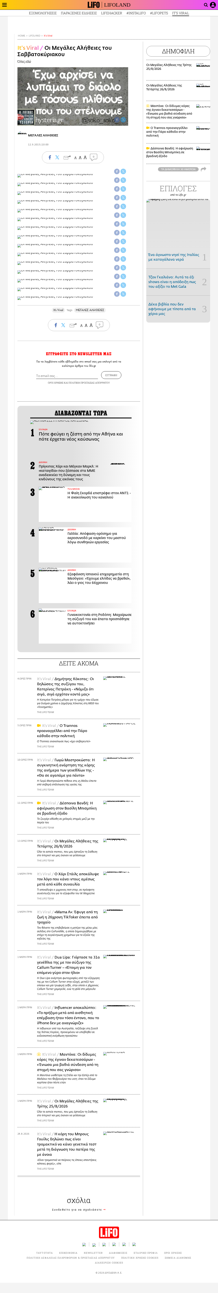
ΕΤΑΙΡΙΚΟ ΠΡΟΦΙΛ (146, 1252)
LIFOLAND (117, 5)
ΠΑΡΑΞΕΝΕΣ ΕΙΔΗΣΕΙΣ (79, 13)
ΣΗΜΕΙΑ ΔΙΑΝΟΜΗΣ (178, 1257)
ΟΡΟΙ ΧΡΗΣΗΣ (55, 382)
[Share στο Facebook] (117, 171)
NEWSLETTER (93, 1252)
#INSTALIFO (136, 13)
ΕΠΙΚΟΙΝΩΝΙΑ (68, 1252)
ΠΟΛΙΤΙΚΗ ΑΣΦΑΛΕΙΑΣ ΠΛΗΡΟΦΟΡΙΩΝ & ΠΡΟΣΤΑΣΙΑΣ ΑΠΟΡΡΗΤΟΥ (71, 1257)
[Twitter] (123, 120)
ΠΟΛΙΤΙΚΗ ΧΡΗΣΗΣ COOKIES (139, 1257)
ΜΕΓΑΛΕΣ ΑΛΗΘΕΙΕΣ (90, 310)
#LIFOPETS (159, 13)
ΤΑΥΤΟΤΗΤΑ (44, 1252)
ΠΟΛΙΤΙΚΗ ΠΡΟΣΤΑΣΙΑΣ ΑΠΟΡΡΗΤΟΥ (89, 382)
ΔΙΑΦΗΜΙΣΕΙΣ (118, 1252)
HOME (21, 35)
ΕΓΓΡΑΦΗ (111, 375)
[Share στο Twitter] (123, 171)
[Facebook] (117, 120)
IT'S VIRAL (180, 13)
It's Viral (48, 35)
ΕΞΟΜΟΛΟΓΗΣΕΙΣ (43, 13)
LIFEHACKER (111, 13)
